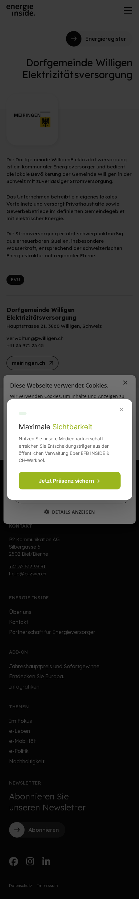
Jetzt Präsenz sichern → (69, 480)
